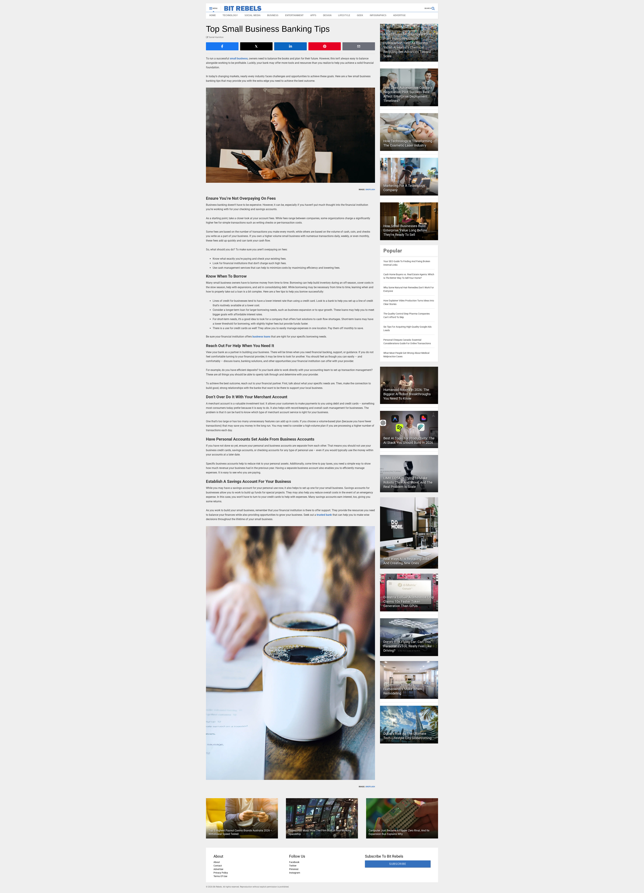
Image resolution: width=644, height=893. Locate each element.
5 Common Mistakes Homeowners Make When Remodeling (402, 689)
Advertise (218, 869)
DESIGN (327, 15)
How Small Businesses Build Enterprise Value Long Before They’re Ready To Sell (405, 230)
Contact (217, 865)
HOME (212, 15)
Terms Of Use (220, 876)
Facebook (294, 862)
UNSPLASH (370, 189)
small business (239, 58)
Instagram (294, 872)
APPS (313, 15)
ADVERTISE (399, 15)
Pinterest (294, 869)
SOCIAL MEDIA (252, 15)
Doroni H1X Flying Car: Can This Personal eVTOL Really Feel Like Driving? (407, 646)
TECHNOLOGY (230, 15)
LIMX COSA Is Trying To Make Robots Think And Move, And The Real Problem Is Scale (408, 482)
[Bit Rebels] (241, 9)
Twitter (293, 865)
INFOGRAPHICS (378, 15)
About (216, 862)
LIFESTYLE (344, 15)
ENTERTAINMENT (294, 15)
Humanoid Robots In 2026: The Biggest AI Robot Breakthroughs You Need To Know (407, 394)
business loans (261, 336)
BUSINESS (272, 15)
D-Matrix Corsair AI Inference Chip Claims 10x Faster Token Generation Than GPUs (408, 601)
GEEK (360, 15)
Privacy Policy (220, 872)
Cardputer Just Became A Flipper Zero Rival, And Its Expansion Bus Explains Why (399, 832)
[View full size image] (290, 135)
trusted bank (324, 514)
